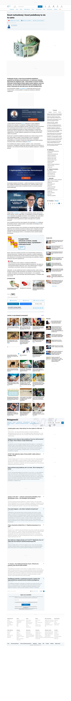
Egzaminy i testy (19, 635)
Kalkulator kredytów (50, 161)
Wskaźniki (51, 178)
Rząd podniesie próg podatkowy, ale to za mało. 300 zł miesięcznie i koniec (54, 120)
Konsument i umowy (29, 622)
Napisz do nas (26, 300)
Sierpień (57, 200)
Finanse (55, 622)
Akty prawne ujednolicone (30, 636)
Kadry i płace (9, 636)
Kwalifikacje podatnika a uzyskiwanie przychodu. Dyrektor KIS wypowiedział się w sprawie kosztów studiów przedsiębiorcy (54, 128)
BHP (17, 624)
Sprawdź (21, 247)
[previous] (30, 591)
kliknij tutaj (31, 609)
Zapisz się (32, 119)
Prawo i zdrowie (28, 627)
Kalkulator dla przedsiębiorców (52, 154)
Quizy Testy (49, 194)
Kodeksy (27, 637)
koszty (23, 123)
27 (54, 203)
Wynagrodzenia (19, 621)
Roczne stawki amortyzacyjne (52, 189)
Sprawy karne (28, 621)
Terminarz (51, 200)
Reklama (52, 643)
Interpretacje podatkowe (51, 195)
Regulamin (35, 643)
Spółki (36, 621)
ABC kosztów (25, 12)
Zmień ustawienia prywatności (25, 643)
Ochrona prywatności (15, 643)
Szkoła (18, 632)
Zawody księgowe (10, 624)
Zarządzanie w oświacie (20, 636)
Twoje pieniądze (38, 9)
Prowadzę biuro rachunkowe (49, 621)
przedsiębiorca (23, 88)
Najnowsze (55, 112)
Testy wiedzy (19, 639)
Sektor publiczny (27, 9)
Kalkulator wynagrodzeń (51, 155)
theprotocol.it (56, 637)
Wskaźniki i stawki (48, 630)
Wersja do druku (14, 300)
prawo (37, 222)
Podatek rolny (49, 191)
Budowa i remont (57, 623)
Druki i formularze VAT (51, 174)
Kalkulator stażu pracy (39, 636)
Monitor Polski (28, 632)
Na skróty (56, 630)
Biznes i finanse (38, 620)
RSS (43, 643)
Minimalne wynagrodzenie (49, 632)
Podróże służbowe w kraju (49, 631)
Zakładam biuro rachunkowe (49, 620)
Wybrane (59, 112)
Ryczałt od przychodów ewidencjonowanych (51, 188)
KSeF (60, 9)
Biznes (21, 9)
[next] (43, 591)
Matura (18, 637)
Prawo (33, 9)
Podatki (18, 12)
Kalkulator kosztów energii (51, 159)
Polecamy (48, 318)
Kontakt (47, 643)
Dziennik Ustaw (28, 631)
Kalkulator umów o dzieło (51, 158)
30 (61, 203)
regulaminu (26, 602)
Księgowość (12, 9)
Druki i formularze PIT (51, 173)
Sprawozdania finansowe (49, 624)
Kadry (17, 9)
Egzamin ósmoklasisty (20, 638)
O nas (8, 643)
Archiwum (55, 632)
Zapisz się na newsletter (40, 300)
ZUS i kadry (33, 422)
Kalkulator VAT (50, 162)
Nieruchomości (49, 9)
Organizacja (9, 631)
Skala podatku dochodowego (49, 637)
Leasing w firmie (38, 624)
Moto (44, 9)
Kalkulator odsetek (38, 635)
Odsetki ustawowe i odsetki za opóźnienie (54, 179)
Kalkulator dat (49, 167)
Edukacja (55, 9)
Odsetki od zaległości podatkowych (53, 164)
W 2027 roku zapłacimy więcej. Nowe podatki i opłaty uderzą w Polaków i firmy (54, 117)
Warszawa (31, 172)
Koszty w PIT (49, 185)
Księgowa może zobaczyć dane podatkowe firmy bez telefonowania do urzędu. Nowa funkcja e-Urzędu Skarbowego (54, 115)
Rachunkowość (50, 170)
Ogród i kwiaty (56, 624)
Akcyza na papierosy (51, 192)
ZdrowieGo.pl (56, 631)
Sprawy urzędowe (29, 623)
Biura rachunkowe (48, 618)
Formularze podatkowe (51, 176)
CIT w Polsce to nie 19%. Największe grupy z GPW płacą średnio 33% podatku (54, 131)
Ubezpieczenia (19, 622)
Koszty (21, 12)
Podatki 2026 (49, 238)
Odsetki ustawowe (47, 636)
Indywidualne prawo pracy (21, 620)
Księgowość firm (10, 618)
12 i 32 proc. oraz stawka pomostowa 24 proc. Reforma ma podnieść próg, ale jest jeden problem (54, 126)
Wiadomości (9, 422)
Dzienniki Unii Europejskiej (30, 635)
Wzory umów (56, 635)
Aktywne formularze (53, 169)
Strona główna (9, 12)
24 (48, 203)
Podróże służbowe (48, 635)
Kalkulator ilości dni (50, 165)
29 (59, 203)
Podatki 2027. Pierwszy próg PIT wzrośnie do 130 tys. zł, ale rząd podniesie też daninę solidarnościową (54, 137)
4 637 (41, 591)
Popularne (50, 112)
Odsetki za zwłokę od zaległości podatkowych (52, 182)
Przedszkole (18, 631)
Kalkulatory (51, 149)
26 (52, 203)
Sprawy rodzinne (28, 620)
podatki (29, 141)
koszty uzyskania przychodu (12, 297)
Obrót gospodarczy (26, 422)
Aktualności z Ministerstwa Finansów (22, 423)
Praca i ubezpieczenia (39, 622)
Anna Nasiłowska (14, 25)
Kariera (39, 643)
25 (50, 203)
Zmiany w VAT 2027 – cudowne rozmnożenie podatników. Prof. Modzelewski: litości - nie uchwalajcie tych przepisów (54, 123)
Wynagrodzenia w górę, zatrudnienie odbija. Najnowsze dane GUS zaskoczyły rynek (54, 139)
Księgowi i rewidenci (10, 423)
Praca (27, 624)
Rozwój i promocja (10, 635)
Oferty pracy (56, 638)
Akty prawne (28, 630)
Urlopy (18, 623)
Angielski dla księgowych (34, 423)
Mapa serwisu (57, 643)
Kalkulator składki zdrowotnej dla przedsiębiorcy (53, 152)
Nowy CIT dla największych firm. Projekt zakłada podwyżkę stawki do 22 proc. (54, 142)
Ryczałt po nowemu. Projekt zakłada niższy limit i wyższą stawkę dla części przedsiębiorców (54, 145)
